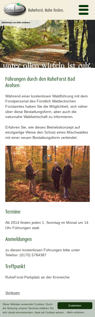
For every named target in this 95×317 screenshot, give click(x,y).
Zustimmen (75, 305)
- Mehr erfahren (74, 312)
